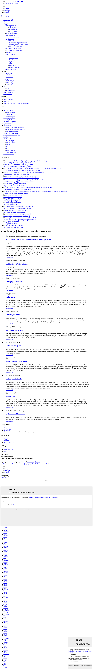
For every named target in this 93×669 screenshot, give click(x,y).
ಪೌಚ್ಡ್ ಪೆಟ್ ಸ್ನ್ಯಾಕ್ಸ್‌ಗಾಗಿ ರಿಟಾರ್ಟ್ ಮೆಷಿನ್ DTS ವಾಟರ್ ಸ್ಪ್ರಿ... (16, 193)
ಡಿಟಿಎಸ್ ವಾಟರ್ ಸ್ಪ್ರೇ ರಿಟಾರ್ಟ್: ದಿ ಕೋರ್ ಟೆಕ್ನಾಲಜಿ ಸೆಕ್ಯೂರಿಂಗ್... (17, 162)
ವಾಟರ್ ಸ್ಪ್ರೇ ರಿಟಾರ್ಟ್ (11, 25)
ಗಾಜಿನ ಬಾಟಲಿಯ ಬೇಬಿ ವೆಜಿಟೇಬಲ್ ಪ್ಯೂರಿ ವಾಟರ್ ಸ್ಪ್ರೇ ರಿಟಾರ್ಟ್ (17, 166)
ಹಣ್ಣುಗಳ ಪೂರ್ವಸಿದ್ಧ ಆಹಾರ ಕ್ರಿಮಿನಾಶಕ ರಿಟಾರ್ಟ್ (14, 185)
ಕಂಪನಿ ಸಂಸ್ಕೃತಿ (9, 82)
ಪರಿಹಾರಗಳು (6, 21)
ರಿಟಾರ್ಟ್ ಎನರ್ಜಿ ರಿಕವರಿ (11, 69)
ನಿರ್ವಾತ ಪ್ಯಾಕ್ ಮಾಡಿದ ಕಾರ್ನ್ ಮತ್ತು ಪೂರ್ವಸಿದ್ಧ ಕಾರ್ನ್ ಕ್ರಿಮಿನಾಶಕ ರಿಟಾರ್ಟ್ (19, 219)
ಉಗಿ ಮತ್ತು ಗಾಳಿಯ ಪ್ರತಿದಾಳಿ (12, 37)
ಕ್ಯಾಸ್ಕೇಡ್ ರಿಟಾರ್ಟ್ (13, 29)
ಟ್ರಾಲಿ (10, 61)
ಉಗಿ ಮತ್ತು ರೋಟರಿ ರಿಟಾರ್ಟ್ (15, 46)
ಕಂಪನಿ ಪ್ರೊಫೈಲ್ (10, 80)
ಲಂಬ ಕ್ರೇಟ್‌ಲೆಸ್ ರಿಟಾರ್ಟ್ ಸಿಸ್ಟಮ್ (13, 48)
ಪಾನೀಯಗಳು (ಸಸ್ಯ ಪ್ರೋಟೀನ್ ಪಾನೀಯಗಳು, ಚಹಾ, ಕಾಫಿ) (15, 103)
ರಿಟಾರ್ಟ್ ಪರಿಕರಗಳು (10, 54)
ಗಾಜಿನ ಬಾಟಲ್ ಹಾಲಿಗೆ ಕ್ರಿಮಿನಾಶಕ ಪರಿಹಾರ (12, 197)
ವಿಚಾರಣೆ (8, 257)
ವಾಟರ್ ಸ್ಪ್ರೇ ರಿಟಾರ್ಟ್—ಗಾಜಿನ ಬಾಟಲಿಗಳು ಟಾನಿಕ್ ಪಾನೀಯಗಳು (17, 208)
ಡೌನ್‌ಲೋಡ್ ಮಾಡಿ (10, 75)
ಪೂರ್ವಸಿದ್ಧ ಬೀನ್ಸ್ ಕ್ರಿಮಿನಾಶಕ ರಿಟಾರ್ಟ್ (11, 204)
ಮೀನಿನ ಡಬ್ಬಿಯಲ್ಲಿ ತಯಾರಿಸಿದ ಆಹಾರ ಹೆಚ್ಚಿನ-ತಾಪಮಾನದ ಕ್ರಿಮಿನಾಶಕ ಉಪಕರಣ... (21, 178)
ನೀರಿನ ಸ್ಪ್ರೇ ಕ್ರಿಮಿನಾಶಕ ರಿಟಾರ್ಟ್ (14, 281)
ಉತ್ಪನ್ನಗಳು (6, 23)
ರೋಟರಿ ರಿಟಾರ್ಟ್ (10, 40)
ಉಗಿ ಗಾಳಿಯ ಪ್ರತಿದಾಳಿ (13, 463)
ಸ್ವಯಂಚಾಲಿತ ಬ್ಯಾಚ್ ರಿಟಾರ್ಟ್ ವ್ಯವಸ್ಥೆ (14, 50)
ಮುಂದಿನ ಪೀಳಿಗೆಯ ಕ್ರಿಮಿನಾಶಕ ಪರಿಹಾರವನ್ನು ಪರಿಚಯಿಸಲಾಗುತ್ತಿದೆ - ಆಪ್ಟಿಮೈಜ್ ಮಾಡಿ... (22, 170)
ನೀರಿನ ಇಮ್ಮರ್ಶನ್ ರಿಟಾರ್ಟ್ (12, 33)
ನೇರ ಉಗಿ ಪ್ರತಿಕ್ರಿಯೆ (10, 35)
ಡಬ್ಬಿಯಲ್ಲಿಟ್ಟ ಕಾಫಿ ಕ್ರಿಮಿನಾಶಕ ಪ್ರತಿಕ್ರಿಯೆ (11, 200)
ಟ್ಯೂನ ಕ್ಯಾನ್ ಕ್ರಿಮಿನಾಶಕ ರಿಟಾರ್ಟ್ (10, 223)
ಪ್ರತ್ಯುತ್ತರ (30, 463)
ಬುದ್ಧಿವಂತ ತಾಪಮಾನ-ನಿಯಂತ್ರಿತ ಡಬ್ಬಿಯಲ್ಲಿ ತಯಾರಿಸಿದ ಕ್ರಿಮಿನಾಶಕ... (18, 189)
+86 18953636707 (16, 1)
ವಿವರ (11, 257)
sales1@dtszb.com (15, 3)
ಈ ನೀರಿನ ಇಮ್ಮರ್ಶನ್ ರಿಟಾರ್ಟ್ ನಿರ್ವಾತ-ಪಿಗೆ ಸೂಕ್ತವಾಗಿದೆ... (16, 174)
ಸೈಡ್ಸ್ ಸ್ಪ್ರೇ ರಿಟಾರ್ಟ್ (13, 31)
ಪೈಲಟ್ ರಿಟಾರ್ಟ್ (10, 39)
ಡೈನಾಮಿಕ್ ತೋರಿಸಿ (10, 90)
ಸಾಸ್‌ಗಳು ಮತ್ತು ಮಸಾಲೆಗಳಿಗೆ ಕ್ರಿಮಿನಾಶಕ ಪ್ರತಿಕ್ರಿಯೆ (14, 212)
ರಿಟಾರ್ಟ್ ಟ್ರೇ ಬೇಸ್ (13, 58)
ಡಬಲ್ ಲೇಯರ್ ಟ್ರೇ (13, 65)
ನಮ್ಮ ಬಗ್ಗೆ (5, 78)
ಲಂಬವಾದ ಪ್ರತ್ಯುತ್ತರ (23, 463)
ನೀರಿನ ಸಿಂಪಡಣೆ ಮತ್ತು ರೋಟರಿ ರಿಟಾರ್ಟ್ (18, 42)
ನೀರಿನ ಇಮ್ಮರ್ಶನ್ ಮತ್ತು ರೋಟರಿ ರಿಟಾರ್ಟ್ (18, 44)
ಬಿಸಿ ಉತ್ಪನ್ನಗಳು (30, 462)
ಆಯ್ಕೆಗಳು (8, 52)
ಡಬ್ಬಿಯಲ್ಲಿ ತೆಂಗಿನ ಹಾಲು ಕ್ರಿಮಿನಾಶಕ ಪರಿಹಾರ (13, 227)
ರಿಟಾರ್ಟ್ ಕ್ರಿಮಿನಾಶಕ (36, 463)
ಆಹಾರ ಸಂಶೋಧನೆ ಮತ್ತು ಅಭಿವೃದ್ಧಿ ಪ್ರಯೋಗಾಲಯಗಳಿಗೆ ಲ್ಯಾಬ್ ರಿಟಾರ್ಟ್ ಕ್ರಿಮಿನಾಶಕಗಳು (28, 239)
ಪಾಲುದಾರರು (9, 84)
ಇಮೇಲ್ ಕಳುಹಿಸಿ (4, 477)
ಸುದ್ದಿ (4, 86)
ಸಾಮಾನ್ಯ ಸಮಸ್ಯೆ (9, 77)
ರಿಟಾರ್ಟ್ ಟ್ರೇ (12, 59)
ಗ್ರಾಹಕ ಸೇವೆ (9, 73)
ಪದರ (10, 63)
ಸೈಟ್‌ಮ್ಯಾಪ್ (37, 462)
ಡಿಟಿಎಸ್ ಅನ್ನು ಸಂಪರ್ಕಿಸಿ (8, 92)
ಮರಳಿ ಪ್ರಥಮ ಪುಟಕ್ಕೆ (8, 20)
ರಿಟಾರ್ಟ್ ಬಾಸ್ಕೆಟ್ (13, 56)
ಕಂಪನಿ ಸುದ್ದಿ (9, 88)
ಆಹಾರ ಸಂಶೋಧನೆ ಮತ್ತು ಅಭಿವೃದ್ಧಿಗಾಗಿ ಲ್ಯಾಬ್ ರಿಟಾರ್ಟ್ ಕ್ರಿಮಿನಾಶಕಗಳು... (19, 181)
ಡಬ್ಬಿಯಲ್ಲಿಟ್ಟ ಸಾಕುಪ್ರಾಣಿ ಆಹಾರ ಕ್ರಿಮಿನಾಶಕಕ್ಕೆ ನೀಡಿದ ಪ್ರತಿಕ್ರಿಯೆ (16, 216)
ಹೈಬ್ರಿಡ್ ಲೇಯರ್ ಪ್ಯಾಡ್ (14, 67)
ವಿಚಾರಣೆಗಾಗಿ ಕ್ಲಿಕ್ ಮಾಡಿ (6, 460)
